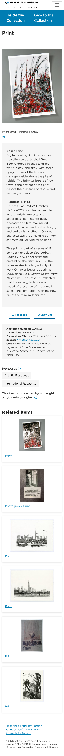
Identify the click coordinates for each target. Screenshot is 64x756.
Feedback (20, 314)
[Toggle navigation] (57, 4)
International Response (20, 383)
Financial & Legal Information (24, 725)
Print (8, 456)
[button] (35, 397)
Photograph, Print (17, 506)
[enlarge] (4, 137)
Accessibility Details (18, 733)
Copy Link (46, 314)
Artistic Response (16, 375)
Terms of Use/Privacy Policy (23, 729)
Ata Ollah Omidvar (28, 339)
